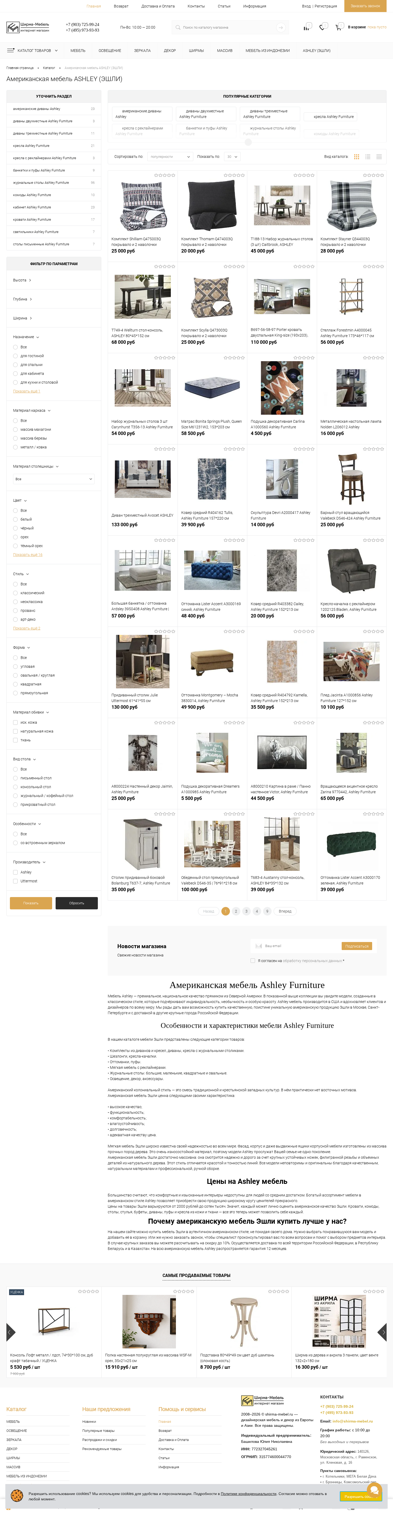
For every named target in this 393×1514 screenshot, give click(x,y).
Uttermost (29, 881)
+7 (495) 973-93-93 (336, 1412)
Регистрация (326, 6)
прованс (28, 610)
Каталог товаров (35, 50)
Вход (306, 6)
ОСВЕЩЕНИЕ (16, 1431)
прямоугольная (34, 693)
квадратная (31, 684)
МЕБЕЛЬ (13, 1422)
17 (93, 220)
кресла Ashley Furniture (31, 146)
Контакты (196, 6)
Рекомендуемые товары (102, 1449)
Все (24, 347)
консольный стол (36, 787)
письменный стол (36, 778)
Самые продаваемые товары (196, 1275)
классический (32, 593)
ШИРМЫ (13, 1458)
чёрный (27, 528)
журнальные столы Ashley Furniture (41, 183)
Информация (254, 6)
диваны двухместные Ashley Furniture (42, 121)
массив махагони (36, 429)
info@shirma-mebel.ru (353, 1421)
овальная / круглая (38, 675)
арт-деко (28, 619)
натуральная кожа (37, 731)
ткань (26, 740)
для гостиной (32, 356)
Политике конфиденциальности (248, 1493)
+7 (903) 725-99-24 (336, 1406)
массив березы (34, 438)
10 (93, 195)
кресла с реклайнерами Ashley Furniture (44, 158)
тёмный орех (32, 546)
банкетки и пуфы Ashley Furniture (39, 170)
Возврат (121, 6)
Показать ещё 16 (28, 554)
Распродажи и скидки (99, 1440)
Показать (30, 903)
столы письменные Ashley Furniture (41, 244)
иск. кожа (29, 722)
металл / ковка (34, 447)
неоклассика (32, 602)
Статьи (224, 6)
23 (93, 109)
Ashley (26, 872)
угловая (28, 666)
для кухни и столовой (39, 382)
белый (26, 519)
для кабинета (32, 373)
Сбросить (76, 903)
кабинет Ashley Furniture (32, 207)
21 (93, 146)
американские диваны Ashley (36, 109)
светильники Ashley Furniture (36, 232)
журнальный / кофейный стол (47, 796)
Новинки (89, 1422)
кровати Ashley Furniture (32, 220)
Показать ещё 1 (26, 391)
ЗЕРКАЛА (13, 1440)
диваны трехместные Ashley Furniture (42, 133)
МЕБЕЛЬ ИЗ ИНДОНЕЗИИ (26, 1476)
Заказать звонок (365, 6)
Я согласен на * (301, 961)
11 (93, 133)
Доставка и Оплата (158, 6)
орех (25, 537)
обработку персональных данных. (313, 961)
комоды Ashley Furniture (32, 195)
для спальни (32, 365)
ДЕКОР (11, 1449)
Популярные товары (98, 1431)
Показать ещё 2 (26, 628)
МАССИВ (13, 1467)
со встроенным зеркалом (43, 843)
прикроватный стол (38, 804)
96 (93, 183)
